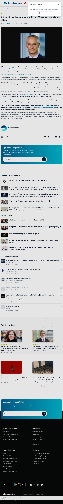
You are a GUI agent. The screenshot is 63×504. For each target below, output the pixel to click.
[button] (31, 252)
